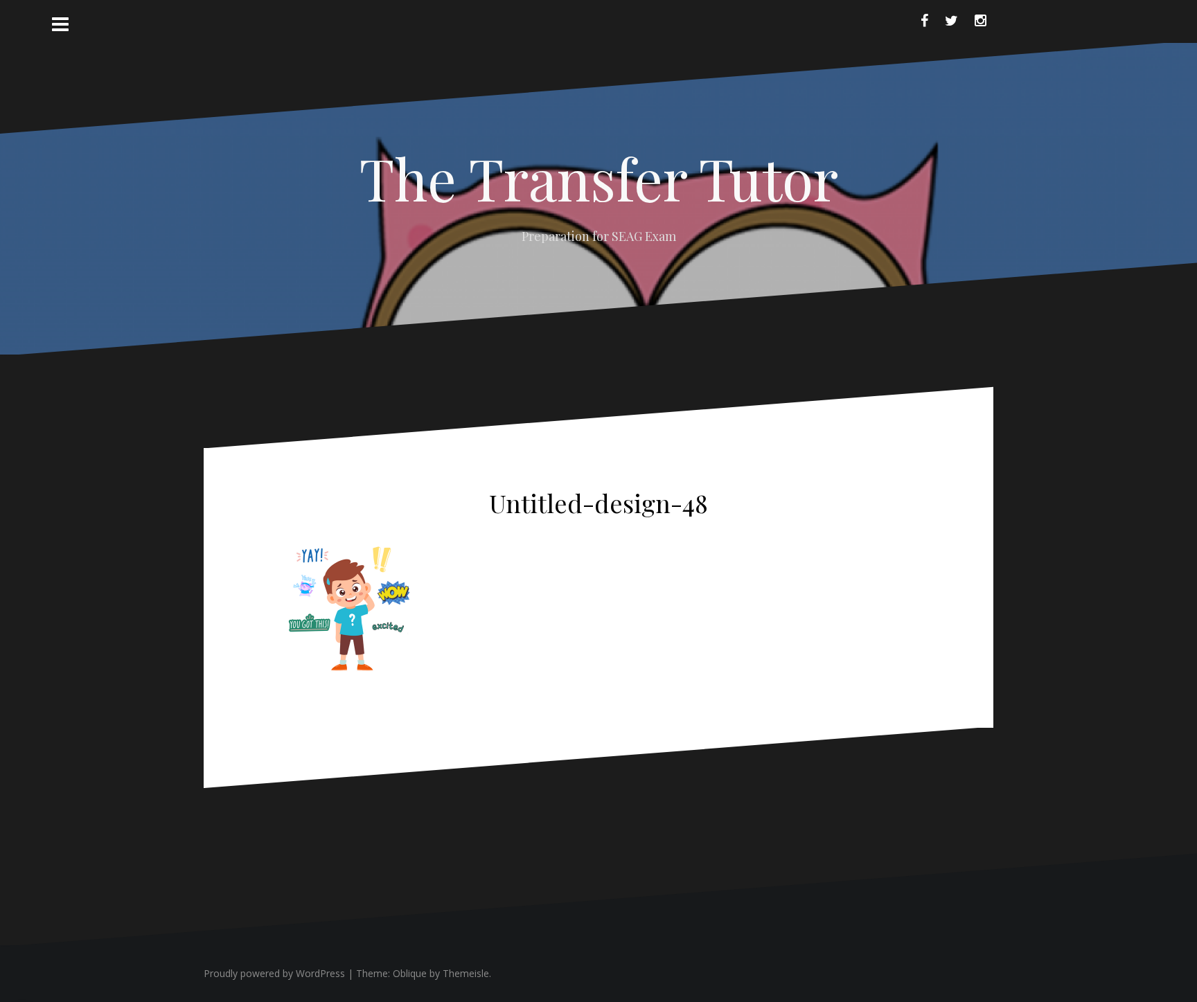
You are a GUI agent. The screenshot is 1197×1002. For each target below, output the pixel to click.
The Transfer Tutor (599, 178)
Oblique (410, 973)
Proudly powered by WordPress (274, 973)
